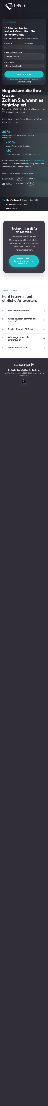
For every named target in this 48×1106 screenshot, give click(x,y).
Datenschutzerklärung (24, 82)
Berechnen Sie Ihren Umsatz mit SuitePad (24, 261)
